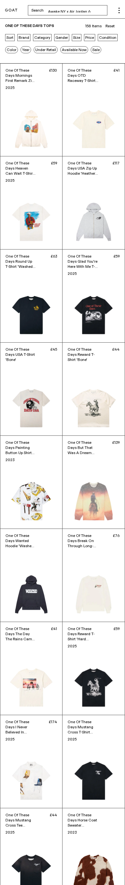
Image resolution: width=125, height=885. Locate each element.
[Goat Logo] (11, 10)
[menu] (119, 10)
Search (69, 10)
